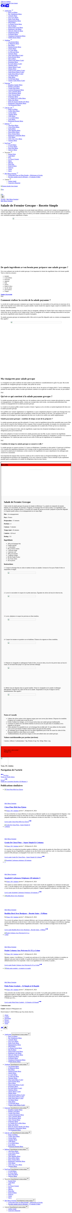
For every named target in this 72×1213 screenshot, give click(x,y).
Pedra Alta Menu (13, 100)
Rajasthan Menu (13, 62)
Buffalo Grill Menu (14, 86)
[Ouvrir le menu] (2, 196)
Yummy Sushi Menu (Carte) (16, 80)
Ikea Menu (11, 45)
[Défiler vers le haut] (2, 1028)
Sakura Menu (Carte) (14, 67)
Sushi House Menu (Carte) (16, 72)
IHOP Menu (12, 22)
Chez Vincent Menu (14, 95)
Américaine (7, 1034)
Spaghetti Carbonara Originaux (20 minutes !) (22, 878)
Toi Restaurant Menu (14, 105)
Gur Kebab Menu (13, 42)
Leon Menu (11, 119)
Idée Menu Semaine (7, 201)
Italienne (7, 1149)
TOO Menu (11, 137)
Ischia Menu (12, 129)
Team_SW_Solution (12, 810)
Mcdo (10, 161)
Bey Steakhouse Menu (15, 14)
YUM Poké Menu (13, 79)
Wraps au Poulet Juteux (8, 776)
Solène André (12, 181)
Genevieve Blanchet (14, 183)
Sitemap (6, 1022)
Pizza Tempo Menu (14, 134)
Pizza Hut (11, 164)
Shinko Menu (12, 69)
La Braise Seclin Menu (15, 24)
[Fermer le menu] (1, 1030)
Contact (6, 1017)
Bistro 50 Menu (13, 109)
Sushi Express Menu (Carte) (16, 70)
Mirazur (10, 162)
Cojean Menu (12, 112)
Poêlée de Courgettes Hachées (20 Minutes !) (14, 780)
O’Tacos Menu (12, 146)
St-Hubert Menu (13, 34)
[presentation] (37, 796)
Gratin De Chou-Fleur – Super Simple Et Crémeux (24, 843)
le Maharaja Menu (13, 43)
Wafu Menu (11, 77)
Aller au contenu (6, 1)
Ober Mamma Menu (14, 130)
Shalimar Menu (12, 65)
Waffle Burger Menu (14, 37)
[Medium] (7, 6)
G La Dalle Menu (13, 118)
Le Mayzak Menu (13, 52)
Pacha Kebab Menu (14, 57)
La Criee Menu (12, 50)
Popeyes (10, 167)
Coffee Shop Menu (14, 111)
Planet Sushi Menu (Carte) (16, 60)
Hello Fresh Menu (13, 19)
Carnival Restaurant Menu (16, 90)
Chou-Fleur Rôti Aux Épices (15, 807)
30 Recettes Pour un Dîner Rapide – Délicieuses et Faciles (25, 175)
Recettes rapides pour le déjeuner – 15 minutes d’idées (24, 177)
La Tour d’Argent (13, 159)
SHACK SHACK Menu (15, 31)
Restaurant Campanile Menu (16, 135)
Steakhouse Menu (13, 32)
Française (7, 1108)
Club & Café (8, 1133)
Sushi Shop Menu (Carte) (15, 74)
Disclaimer (7, 1018)
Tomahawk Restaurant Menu (16, 36)
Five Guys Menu (13, 17)
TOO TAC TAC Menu (15, 139)
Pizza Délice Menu (14, 132)
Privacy (6, 1020)
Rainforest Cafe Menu (14, 29)
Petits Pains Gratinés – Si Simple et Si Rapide (21, 986)
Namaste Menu (12, 53)
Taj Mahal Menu (13, 75)
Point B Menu (12, 166)
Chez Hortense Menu (14, 93)
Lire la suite (16, 821)
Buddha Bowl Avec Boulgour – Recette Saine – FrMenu (25, 913)
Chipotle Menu (12, 16)
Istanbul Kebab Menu (14, 47)
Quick (10, 169)
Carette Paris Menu (14, 88)
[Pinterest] (5, 6)
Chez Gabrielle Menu (14, 91)
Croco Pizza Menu (13, 127)
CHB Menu (11, 116)
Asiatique (7, 1064)
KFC (9, 157)
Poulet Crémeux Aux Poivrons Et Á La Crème (22, 950)
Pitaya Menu (12, 58)
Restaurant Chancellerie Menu (17, 103)
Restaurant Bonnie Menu (15, 121)
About (6, 1015)
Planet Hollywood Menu (15, 27)
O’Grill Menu (12, 145)
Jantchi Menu (12, 48)
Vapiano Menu (12, 140)
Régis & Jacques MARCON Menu (18, 101)
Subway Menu (12, 150)
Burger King (12, 154)
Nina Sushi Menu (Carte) (15, 55)
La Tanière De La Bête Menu (17, 98)
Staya (10, 171)
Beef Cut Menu (12, 12)
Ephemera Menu (13, 96)
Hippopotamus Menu (14, 21)
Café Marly (11, 156)
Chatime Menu (12, 114)
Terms (6, 1023)
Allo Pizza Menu (13, 125)
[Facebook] (2, 6)
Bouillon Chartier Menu (15, 85)
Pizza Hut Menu (13, 148)
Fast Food (7, 1169)
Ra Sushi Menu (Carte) (15, 64)
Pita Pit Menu (12, 26)
